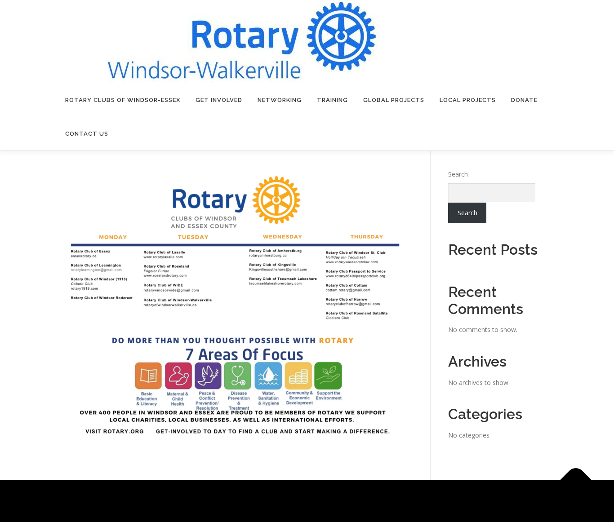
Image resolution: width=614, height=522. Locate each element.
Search (458, 174)
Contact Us (86, 133)
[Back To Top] (576, 480)
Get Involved (219, 100)
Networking (280, 100)
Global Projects (393, 100)
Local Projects (468, 100)
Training (332, 100)
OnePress (344, 501)
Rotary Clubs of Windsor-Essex (122, 100)
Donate (524, 100)
